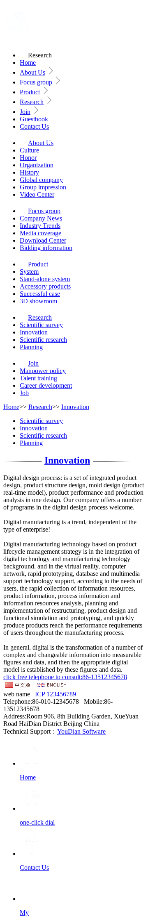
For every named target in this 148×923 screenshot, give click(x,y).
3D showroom (38, 301)
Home (28, 62)
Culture (29, 150)
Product (30, 92)
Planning (31, 346)
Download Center (43, 240)
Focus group (36, 82)
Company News (41, 218)
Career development (46, 385)
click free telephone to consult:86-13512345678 (65, 676)
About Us (32, 72)
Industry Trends (40, 225)
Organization (36, 164)
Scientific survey (41, 324)
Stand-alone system (45, 278)
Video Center (37, 194)
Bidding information (46, 247)
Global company (41, 179)
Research (32, 101)
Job (24, 392)
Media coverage (40, 233)
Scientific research (43, 339)
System (29, 271)
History (29, 172)
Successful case (40, 293)
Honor (28, 157)
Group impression (43, 187)
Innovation (34, 332)
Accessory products (45, 286)
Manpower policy (43, 370)
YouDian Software (81, 731)
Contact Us (34, 126)
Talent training (38, 378)
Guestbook (34, 119)
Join (25, 111)
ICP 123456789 (55, 694)
